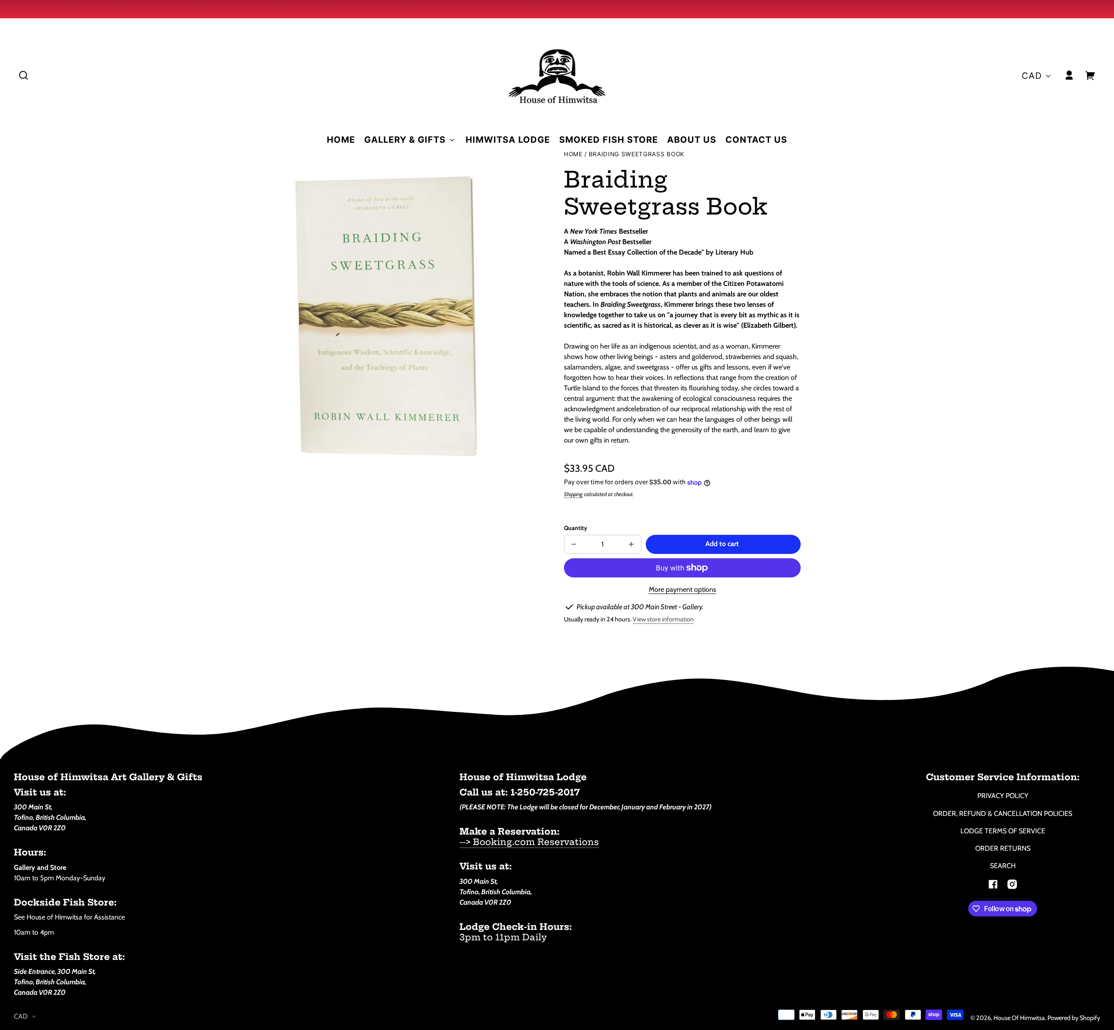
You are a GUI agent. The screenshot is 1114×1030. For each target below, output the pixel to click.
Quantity (575, 527)
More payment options (682, 589)
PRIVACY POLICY (1002, 796)
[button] (23, 75)
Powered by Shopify (1073, 1018)
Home (573, 154)
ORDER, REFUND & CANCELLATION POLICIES (1002, 813)
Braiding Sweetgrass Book (637, 154)
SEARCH (1003, 866)
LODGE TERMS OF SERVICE (1002, 831)
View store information (663, 619)
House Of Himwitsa (1019, 1018)
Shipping (573, 494)
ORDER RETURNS (1002, 848)
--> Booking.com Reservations (529, 841)
